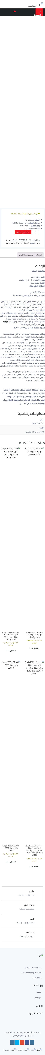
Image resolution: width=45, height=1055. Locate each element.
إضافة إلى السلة (23, 232)
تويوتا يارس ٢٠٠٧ (22, 243)
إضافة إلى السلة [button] (34, 648)
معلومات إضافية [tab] (26, 255)
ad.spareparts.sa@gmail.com (31, 972)
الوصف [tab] (39, 255)
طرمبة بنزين (10, 243)
